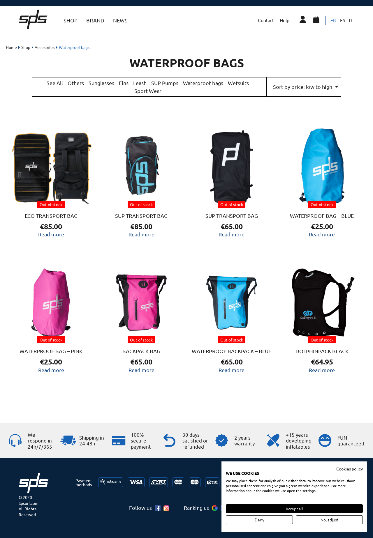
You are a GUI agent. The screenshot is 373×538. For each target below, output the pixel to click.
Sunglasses (101, 83)
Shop (71, 20)
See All (55, 83)
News (120, 20)
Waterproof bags (203, 83)
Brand (95, 20)
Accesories (44, 47)
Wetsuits (238, 83)
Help (284, 20)
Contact (266, 20)
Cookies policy (349, 468)
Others (76, 83)
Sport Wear (147, 91)
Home (11, 47)
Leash (140, 83)
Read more (51, 234)
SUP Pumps (164, 83)
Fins (124, 83)
